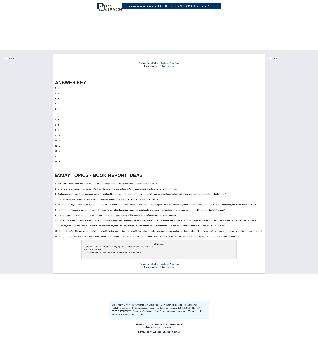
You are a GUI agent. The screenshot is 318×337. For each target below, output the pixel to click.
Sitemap (167, 331)
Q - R (193, 5)
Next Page (174, 63)
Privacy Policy (145, 331)
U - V (204, 5)
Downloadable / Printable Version (159, 65)
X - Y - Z (169, 11)
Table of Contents (161, 63)
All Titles (157, 331)
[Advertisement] (159, 31)
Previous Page (145, 63)
